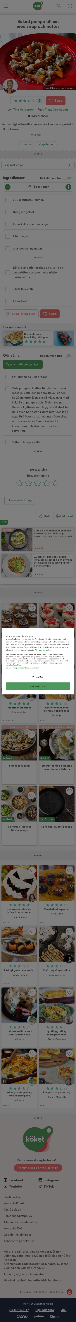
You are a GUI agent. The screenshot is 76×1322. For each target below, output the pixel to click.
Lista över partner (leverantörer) (22, 668)
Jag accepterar (38, 686)
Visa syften (37, 677)
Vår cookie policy (43, 650)
